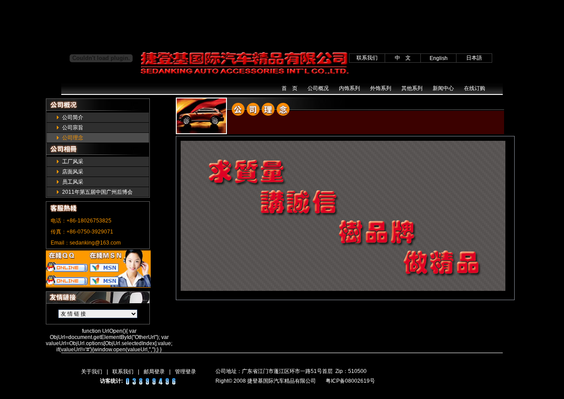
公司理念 (72, 138)
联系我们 (123, 372)
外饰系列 (380, 88)
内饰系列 (349, 88)
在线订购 (474, 88)
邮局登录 (154, 372)
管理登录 (185, 372)
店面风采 (72, 172)
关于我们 (91, 372)
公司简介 (72, 117)
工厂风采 (72, 161)
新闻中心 (443, 88)
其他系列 (412, 88)
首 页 (289, 88)
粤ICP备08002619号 (350, 381)
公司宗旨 (72, 127)
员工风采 (72, 182)
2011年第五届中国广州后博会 (97, 192)
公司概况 (318, 88)
